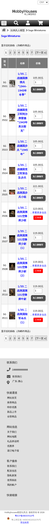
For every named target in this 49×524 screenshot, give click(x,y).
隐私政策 (12, 475)
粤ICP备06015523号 (24, 515)
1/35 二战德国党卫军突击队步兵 (22, 171)
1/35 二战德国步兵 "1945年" (22, 147)
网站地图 (12, 436)
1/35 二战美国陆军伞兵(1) (22, 316)
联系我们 (17, 376)
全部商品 (12, 416)
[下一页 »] (40, 52)
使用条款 (12, 480)
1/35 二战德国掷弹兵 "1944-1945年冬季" (22, 84)
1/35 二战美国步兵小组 (22, 192)
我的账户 (12, 484)
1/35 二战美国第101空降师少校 (22, 214)
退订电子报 (13, 450)
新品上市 (12, 411)
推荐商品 (12, 402)
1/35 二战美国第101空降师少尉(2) (22, 267)
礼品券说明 (13, 441)
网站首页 (12, 397)
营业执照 (24, 522)
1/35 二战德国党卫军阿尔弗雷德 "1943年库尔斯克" (22, 118)
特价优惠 (12, 407)
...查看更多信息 (38, 212)
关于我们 (12, 431)
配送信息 (12, 470)
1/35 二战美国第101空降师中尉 (22, 292)
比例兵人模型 (18, 30)
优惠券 (10, 446)
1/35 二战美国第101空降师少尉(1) (22, 239)
